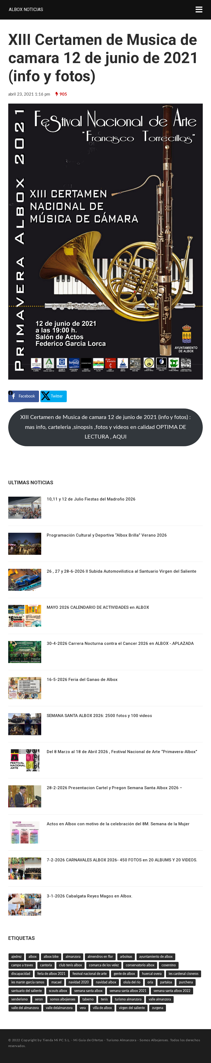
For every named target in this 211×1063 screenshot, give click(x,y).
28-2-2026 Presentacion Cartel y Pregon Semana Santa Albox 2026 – (114, 787)
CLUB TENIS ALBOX (70, 965)
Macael (56, 982)
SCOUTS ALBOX (58, 990)
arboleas (126, 956)
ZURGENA (157, 1008)
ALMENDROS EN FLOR (100, 956)
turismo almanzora (128, 999)
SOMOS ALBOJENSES (62, 999)
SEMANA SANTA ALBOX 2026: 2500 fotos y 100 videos (99, 715)
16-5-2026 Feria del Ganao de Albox (82, 679)
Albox (33, 956)
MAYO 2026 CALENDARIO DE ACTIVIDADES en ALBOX (98, 607)
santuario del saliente (26, 990)
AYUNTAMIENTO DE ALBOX (156, 956)
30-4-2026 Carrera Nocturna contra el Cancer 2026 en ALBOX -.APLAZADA (120, 643)
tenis (104, 999)
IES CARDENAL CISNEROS (183, 973)
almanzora (73, 956)
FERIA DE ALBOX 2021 (51, 973)
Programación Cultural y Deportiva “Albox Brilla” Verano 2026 (107, 535)
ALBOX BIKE (51, 956)
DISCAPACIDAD (20, 973)
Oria (150, 982)
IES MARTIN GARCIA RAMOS (27, 982)
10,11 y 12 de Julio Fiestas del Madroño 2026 (91, 499)
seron (39, 999)
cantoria (46, 965)
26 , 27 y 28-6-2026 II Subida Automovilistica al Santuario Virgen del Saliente (121, 571)
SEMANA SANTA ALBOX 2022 (172, 990)
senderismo (19, 999)
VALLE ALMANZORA (160, 999)
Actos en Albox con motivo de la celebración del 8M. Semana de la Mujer (118, 823)
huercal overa (152, 973)
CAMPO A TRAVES (22, 965)
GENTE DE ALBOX (124, 973)
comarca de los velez (104, 965)
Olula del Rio (131, 982)
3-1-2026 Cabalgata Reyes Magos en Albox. (89, 896)
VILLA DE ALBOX (102, 1008)
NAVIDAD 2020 (79, 982)
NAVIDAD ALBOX (106, 982)
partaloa (166, 982)
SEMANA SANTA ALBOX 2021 (128, 990)
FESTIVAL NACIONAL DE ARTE (90, 973)
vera (83, 1008)
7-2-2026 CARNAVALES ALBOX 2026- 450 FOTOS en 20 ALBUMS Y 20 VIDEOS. (122, 860)
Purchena (186, 982)
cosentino (169, 965)
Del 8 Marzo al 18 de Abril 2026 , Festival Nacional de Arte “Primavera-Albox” (122, 751)
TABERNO (88, 999)
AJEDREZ (16, 956)
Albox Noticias (26, 9)
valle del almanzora (25, 1008)
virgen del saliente (132, 1008)
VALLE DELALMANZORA (59, 1008)
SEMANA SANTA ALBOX (88, 990)
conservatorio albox (140, 965)
